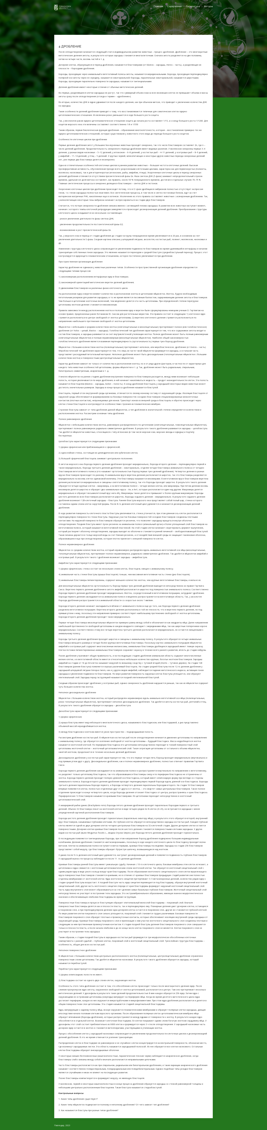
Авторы (208, 6)
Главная (158, 6)
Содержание (174, 6)
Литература (193, 6)
